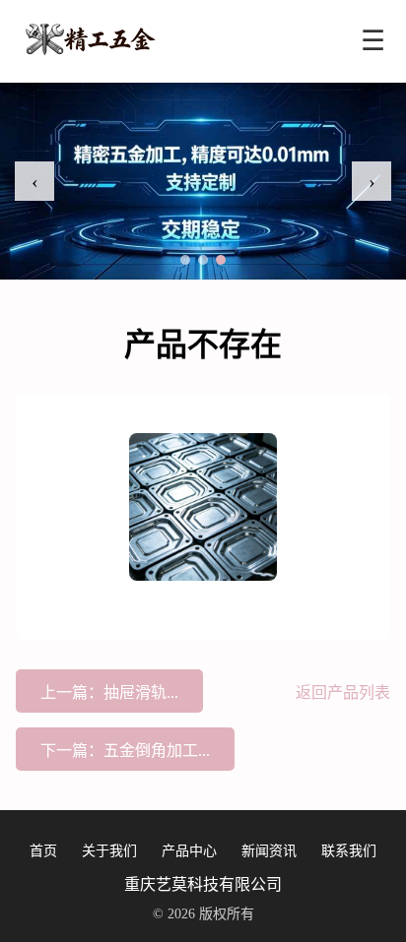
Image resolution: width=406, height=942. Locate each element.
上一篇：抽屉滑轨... (109, 692)
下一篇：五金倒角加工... (125, 750)
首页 (43, 851)
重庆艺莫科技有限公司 (203, 884)
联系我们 (348, 851)
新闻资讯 (269, 851)
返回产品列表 (343, 692)
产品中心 (189, 851)
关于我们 (109, 851)
